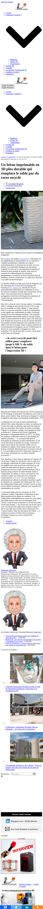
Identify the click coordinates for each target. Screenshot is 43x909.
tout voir (38, 632)
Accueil (8, 13)
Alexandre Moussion (15, 184)
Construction (11, 157)
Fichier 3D (14, 62)
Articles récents (11, 523)
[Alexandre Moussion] (15, 568)
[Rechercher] (34, 774)
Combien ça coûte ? (13, 72)
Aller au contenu (7, 2)
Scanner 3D (10, 66)
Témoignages (15, 64)
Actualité (9, 68)
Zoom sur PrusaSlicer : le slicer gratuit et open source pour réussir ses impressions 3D (23, 644)
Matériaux (13, 60)
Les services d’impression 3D (16, 70)
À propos (9, 521)
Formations (10, 74)
